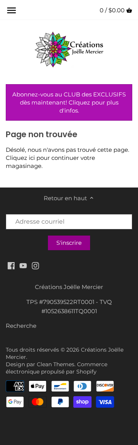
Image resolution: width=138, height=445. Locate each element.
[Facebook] (11, 265)
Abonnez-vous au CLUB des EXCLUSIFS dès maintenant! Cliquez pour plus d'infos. (69, 102)
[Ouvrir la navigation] (11, 10)
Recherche (21, 325)
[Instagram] (35, 265)
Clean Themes (55, 364)
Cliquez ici (20, 157)
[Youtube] (23, 265)
